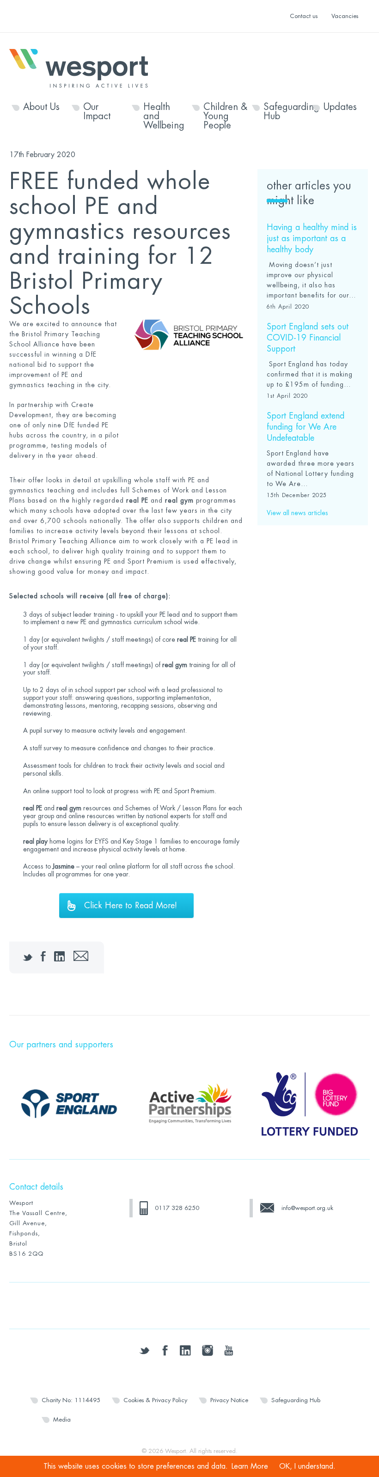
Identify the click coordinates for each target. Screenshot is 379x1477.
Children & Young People (225, 116)
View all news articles (297, 513)
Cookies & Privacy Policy (155, 1400)
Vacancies (344, 16)
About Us (41, 107)
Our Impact (96, 112)
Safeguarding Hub (285, 112)
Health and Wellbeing (163, 116)
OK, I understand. (307, 1466)
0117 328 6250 (177, 1208)
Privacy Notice (229, 1400)
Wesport (83, 67)
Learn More (250, 1466)
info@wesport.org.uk (307, 1208)
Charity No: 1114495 (71, 1400)
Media (62, 1419)
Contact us (304, 16)
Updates (340, 107)
